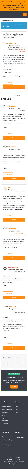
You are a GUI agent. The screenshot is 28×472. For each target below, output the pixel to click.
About (16, 406)
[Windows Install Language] (22, 95)
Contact (17, 409)
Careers (17, 412)
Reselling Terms (13, 464)
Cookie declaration (7, 461)
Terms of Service (19, 461)
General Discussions (8, 20)
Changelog (5, 423)
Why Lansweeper (6, 406)
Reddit (9, 5)
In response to (18, 233)
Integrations (5, 412)
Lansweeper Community (9, 14)
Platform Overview (7, 409)
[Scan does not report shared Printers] (25, 95)
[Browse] (2, 14)
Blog (3, 437)
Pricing (3, 415)
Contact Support (6, 444)
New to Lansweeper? (14, 373)
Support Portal (20, 5)
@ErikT (17, 205)
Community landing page (16, 7)
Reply (14, 87)
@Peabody (7, 276)
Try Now (14, 386)
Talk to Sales (20, 437)
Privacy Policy (17, 459)
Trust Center (8, 459)
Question (21, 76)
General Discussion (12, 76)
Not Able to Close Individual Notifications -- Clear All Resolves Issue (13, 36)
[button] (4, 82)
